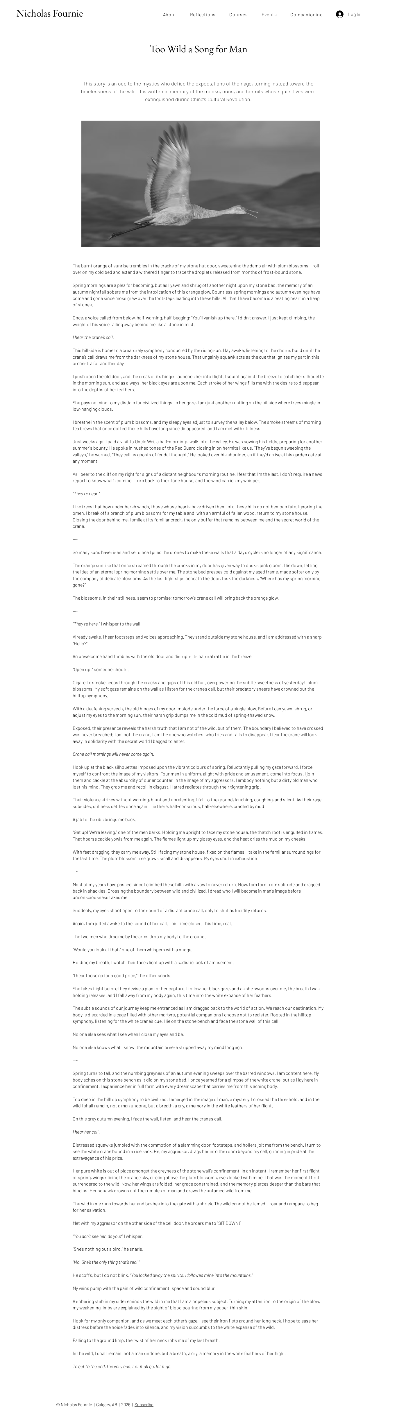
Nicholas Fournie (49, 12)
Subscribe (144, 1404)
